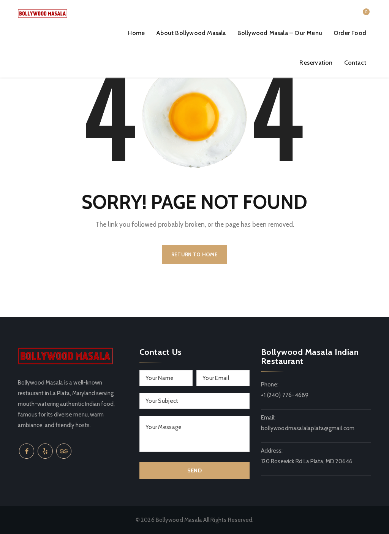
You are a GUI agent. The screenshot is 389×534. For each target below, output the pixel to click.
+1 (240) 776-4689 (284, 395)
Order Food (350, 33)
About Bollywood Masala (191, 33)
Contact (355, 62)
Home (136, 33)
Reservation (315, 62)
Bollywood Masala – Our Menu (279, 33)
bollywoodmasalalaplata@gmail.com (307, 428)
